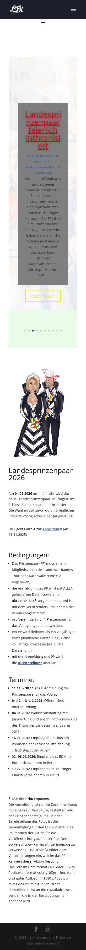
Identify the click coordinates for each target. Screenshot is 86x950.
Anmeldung (52, 529)
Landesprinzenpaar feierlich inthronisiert (43, 130)
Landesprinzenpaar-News (40, 167)
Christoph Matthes (42, 155)
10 (61, 331)
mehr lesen (43, 296)
